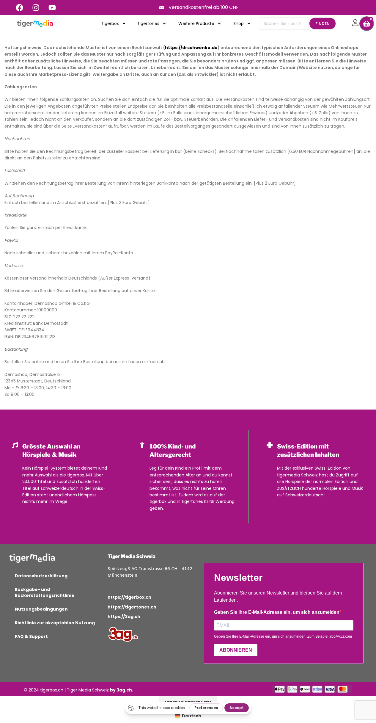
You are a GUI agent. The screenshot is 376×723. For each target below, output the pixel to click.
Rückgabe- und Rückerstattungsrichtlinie (44, 592)
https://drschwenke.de (191, 48)
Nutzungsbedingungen (41, 609)
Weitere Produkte (196, 23)
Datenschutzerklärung (41, 576)
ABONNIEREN (235, 650)
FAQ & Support (31, 636)
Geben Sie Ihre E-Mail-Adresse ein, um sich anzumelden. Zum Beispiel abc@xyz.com (283, 636)
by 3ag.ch (121, 690)
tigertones (148, 23)
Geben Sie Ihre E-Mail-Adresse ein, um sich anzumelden (276, 612)
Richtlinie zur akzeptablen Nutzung (55, 623)
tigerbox (110, 23)
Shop (238, 23)
